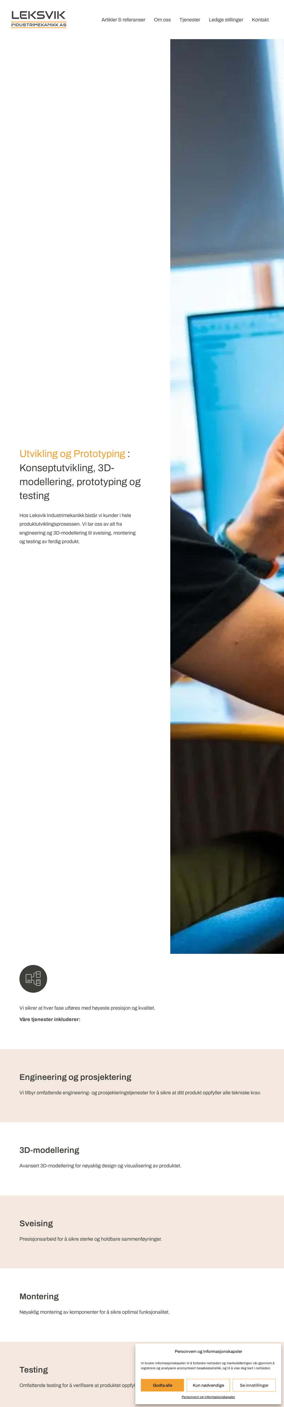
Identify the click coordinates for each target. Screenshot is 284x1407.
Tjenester (189, 19)
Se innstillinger (254, 1385)
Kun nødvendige (208, 1385)
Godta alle (162, 1385)
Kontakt (260, 19)
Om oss (162, 19)
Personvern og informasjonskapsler (208, 1397)
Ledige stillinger (226, 19)
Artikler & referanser (123, 19)
